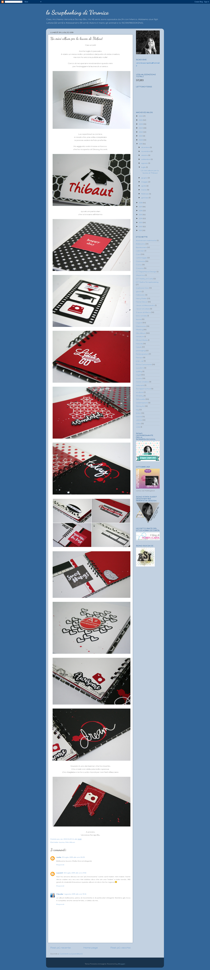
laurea (62, 842)
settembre (146, 159)
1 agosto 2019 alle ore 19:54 (75, 894)
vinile (138, 427)
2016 (141, 210)
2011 (140, 230)
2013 (141, 222)
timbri (138, 413)
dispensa (140, 275)
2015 (141, 215)
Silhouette (140, 399)
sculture (139, 392)
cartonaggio (141, 258)
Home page (90, 947)
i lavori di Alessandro (145, 305)
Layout (139, 323)
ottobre (144, 155)
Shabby (139, 396)
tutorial (139, 417)
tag (137, 410)
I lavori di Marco (143, 312)
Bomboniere (141, 247)
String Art (140, 406)
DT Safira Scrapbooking (147, 282)
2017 (141, 207)
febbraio (145, 194)
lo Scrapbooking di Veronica (77, 12)
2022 (141, 132)
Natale (139, 347)
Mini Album (70, 842)
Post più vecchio (120, 947)
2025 (141, 120)
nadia (58, 857)
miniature (140, 336)
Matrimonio (141, 326)
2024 (141, 124)
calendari (140, 251)
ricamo (139, 378)
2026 (141, 116)
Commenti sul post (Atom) (71, 954)
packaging (140, 350)
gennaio (145, 198)
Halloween (140, 295)
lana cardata (141, 316)
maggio (144, 182)
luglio (143, 167)
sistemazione (142, 403)
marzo (144, 190)
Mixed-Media (142, 340)
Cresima (140, 268)
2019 (141, 144)
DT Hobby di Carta (144, 279)
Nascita (139, 344)
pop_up (139, 361)
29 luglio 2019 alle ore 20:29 (73, 857)
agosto (144, 163)
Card (138, 254)
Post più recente (60, 947)
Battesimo (140, 244)
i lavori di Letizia (143, 309)
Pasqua (139, 357)
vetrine (139, 420)
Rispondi (60, 865)
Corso (139, 265)
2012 (141, 226)
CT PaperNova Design (146, 272)
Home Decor (141, 302)
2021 (141, 136)
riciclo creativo (142, 382)
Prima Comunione (144, 364)
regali (138, 375)
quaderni (140, 368)
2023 (141, 128)
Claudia (59, 894)
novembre (146, 151)
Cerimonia (140, 261)
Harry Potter (141, 298)
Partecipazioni (142, 354)
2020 (141, 140)
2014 (141, 218)
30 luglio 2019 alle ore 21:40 (75, 873)
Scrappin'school (143, 389)
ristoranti (140, 385)
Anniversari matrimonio (146, 240)
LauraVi (59, 873)
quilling (139, 371)
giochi (138, 291)
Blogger (121, 964)
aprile (144, 186)
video (138, 423)
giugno (144, 178)
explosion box (142, 288)
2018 (141, 203)
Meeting (139, 330)
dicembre (145, 147)
